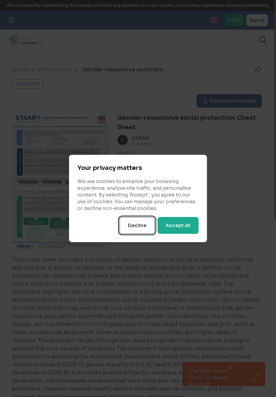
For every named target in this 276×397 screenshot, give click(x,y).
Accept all (178, 225)
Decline (137, 225)
